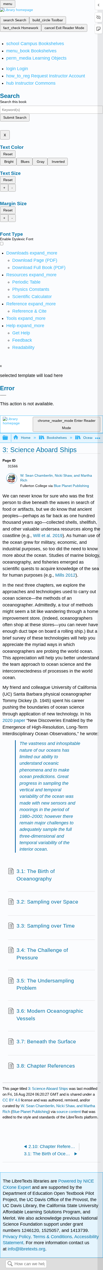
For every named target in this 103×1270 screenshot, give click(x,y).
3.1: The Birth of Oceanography (35, 874)
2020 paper (13, 720)
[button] (22, 340)
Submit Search (14, 117)
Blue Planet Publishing (71, 486)
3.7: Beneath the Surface (46, 1041)
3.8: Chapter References (45, 1066)
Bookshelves (57, 438)
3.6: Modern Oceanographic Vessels (49, 1014)
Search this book (13, 102)
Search (10, 1264)
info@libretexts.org (25, 1248)
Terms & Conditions (52, 1236)
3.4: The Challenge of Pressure (42, 953)
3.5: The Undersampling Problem (45, 984)
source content (68, 1111)
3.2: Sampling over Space (47, 902)
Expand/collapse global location (97, 436)
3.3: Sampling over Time (45, 926)
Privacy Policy (16, 1236)
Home (25, 438)
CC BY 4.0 (11, 1100)
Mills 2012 (65, 575)
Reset (7, 154)
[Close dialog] (3, 395)
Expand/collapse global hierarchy (8, 438)
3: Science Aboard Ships (48, 1088)
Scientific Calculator (32, 296)
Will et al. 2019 (47, 535)
